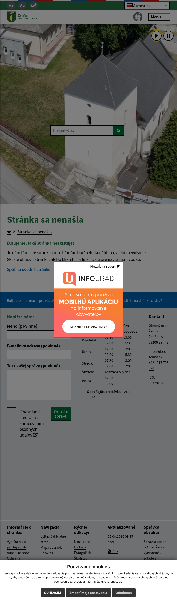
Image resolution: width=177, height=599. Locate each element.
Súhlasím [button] (52, 593)
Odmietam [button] (123, 593)
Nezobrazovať (103, 266)
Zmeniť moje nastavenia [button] (88, 593)
